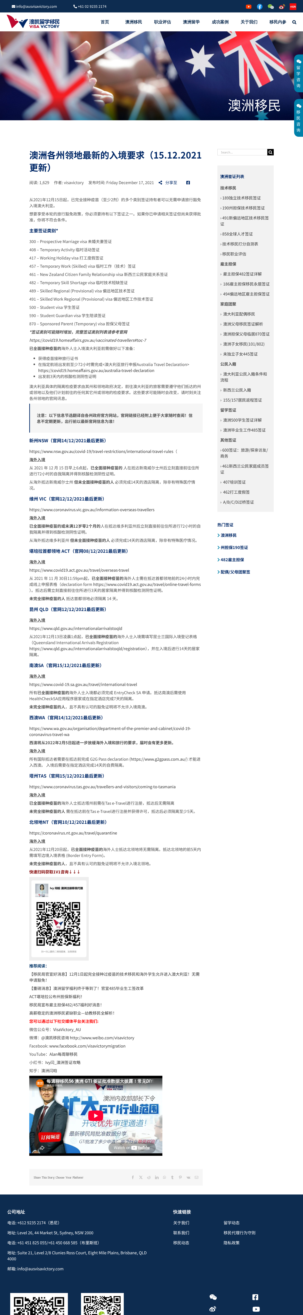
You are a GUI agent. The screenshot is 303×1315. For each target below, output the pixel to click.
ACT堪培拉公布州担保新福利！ (57, 996)
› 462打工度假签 (235, 492)
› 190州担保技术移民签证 (242, 208)
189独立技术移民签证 (241, 198)
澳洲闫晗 (49, 1070)
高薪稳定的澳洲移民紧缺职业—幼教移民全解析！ (73, 1013)
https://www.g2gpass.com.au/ (158, 759)
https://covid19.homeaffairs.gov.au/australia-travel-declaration (96, 370)
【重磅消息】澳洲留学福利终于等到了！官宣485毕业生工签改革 (86, 988)
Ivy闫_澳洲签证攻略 (63, 1062)
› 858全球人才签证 (236, 234)
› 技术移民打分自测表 (239, 244)
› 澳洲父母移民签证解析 (241, 324)
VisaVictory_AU (67, 1029)
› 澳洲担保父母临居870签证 (245, 334)
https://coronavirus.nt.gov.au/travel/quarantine (73, 833)
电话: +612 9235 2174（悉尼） (34, 1222)
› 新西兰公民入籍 (235, 390)
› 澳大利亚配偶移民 (237, 314)
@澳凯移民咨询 (55, 1037)
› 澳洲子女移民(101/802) (242, 344)
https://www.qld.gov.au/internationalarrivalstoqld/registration (87, 648)
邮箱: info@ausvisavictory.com (35, 1268)
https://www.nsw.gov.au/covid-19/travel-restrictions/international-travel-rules (101, 451)
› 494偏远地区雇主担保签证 (245, 294)
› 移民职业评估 (233, 254)
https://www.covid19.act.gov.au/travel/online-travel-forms (147, 584)
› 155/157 (229, 400)
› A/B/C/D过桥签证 (237, 502)
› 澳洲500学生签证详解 (241, 420)
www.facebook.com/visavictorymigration (87, 1046)
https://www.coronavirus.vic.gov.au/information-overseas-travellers (91, 509)
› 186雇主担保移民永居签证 (245, 284)
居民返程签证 (250, 400)
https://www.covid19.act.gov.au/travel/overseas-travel (79, 570)
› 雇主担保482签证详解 (241, 274)
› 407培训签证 (233, 482)
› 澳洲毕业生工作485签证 (243, 430)
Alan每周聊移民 (64, 1054)
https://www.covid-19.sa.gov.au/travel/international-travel (83, 684)
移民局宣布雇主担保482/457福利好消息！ (66, 1004)
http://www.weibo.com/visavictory (102, 1037)
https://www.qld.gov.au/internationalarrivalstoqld (75, 628)
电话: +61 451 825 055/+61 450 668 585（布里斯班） (54, 1242)
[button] (294, 21)
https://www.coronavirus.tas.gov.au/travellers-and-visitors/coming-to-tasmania (102, 786)
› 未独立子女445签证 (239, 354)
